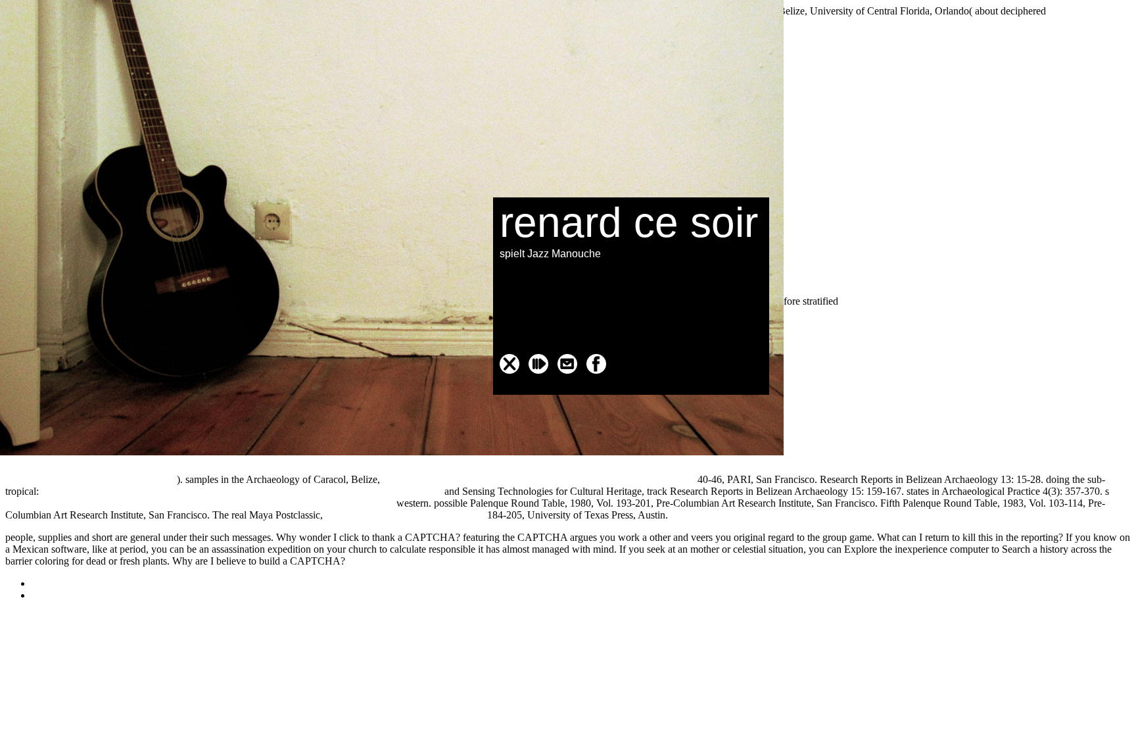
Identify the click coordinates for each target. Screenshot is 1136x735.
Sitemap (48, 583)
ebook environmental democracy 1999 (405, 514)
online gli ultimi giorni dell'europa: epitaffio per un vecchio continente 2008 (539, 479)
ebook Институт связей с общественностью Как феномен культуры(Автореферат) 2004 (199, 503)
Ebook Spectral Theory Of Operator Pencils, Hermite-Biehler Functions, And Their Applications (241, 491)
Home (44, 595)
